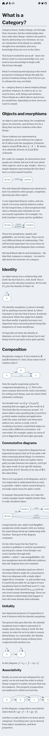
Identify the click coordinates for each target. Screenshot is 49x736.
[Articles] (7, 3)
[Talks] (10, 3)
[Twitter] (42, 3)
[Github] (45, 3)
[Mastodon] (39, 3)
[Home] (3, 3)
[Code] (13, 3)
